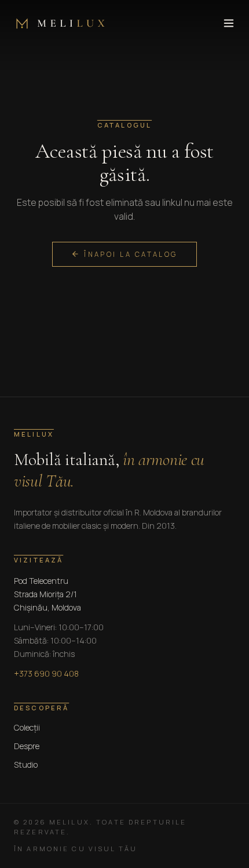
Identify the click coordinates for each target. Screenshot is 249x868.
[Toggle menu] (229, 23)
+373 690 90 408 (46, 673)
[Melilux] (59, 23)
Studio (26, 764)
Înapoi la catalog (131, 254)
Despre (26, 745)
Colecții (27, 727)
